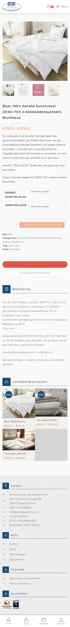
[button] (63, 25)
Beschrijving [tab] (35, 264)
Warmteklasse (15, 205)
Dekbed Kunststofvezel (30, 238)
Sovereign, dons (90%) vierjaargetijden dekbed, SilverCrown (15, 453)
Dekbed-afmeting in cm (15, 194)
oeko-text (13, 245)
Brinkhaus (14, 249)
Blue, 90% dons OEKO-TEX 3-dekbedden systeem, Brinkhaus (15, 421)
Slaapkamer (17, 242)
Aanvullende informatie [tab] (35, 272)
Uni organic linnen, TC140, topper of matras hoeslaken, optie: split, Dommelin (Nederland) (48, 420)
